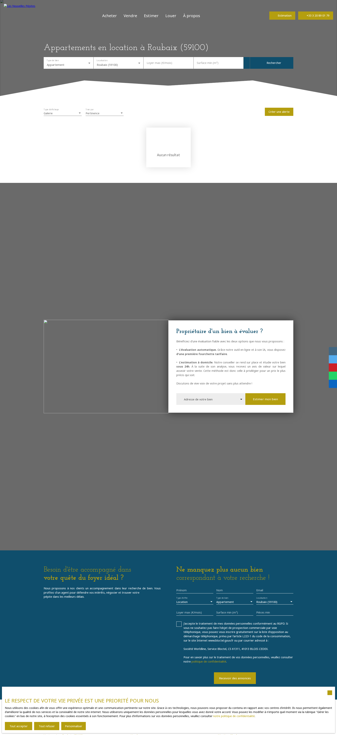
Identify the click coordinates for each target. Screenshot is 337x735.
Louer (170, 15)
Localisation (102, 60)
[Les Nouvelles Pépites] (20, 15)
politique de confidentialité (209, 661)
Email (259, 590)
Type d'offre (181, 598)
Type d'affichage (51, 109)
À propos (191, 15)
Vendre (130, 15)
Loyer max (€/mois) (159, 63)
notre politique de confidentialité (234, 716)
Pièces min (263, 612)
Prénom (181, 590)
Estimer (151, 15)
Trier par (90, 109)
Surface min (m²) (207, 63)
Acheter (109, 15)
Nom (219, 590)
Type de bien (53, 60)
